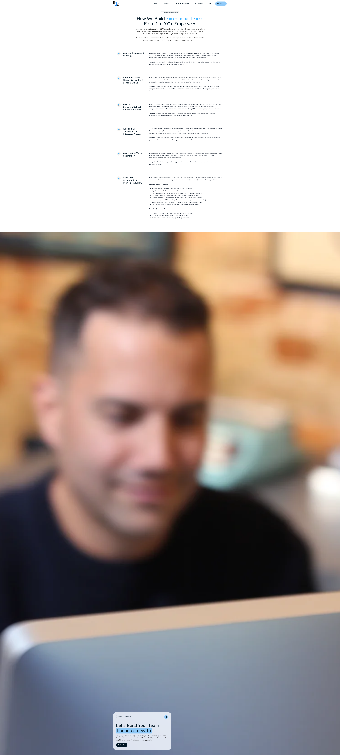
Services (166, 3)
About (156, 3)
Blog (210, 3)
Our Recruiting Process (182, 3)
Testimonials (199, 3)
